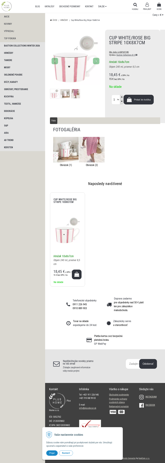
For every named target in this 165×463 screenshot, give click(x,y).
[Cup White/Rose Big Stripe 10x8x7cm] (75, 59)
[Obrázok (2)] (92, 149)
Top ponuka (10, 38)
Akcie (7, 16)
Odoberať (148, 363)
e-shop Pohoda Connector (126, 458)
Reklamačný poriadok (119, 406)
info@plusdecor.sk (87, 408)
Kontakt (89, 6)
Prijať (52, 453)
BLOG (37, 6)
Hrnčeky (64, 20)
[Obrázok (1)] (66, 149)
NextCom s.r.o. (144, 458)
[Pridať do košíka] (77, 274)
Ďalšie (101, 6)
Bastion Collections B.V (125, 55)
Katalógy (49, 6)
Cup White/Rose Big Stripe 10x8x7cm (65, 201)
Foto (54, 120)
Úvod (55, 20)
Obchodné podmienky (69, 6)
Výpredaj (9, 31)
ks (118, 99)
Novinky (8, 24)
